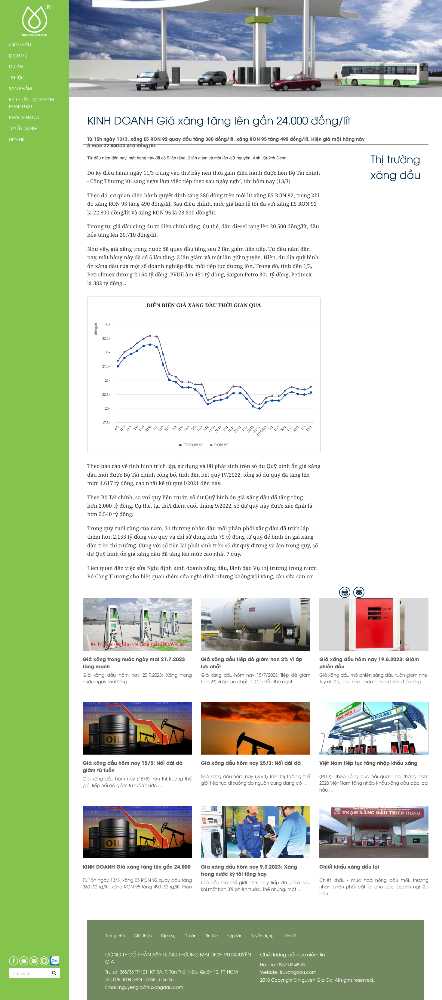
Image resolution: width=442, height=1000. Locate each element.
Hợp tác (234, 935)
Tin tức (17, 77)
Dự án (16, 66)
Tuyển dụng (23, 128)
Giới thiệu (20, 44)
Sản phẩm (20, 88)
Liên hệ (16, 139)
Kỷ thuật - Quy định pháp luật (31, 102)
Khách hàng (24, 117)
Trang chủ (115, 935)
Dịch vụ (18, 55)
